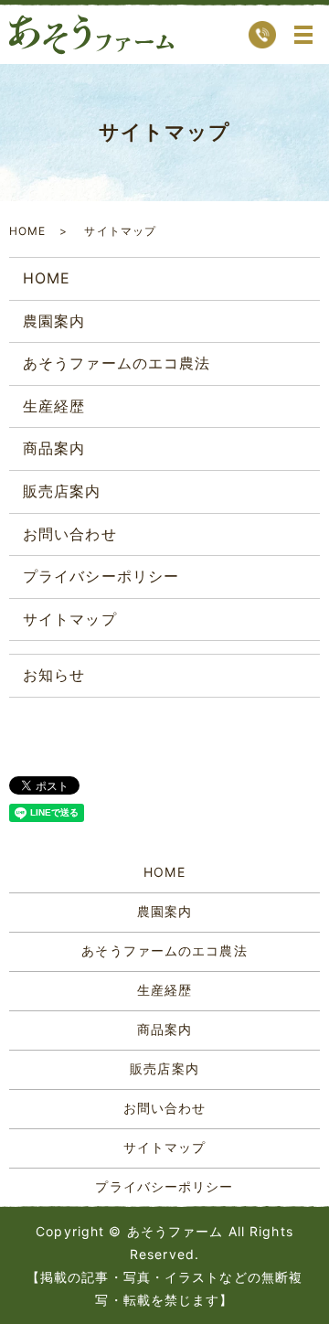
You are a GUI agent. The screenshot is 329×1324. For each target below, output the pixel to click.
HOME (27, 231)
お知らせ (54, 675)
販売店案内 (62, 491)
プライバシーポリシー (101, 576)
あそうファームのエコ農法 (116, 363)
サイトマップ (70, 619)
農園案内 (54, 321)
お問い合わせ (70, 534)
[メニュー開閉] (303, 35)
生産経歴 (54, 406)
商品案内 (54, 448)
